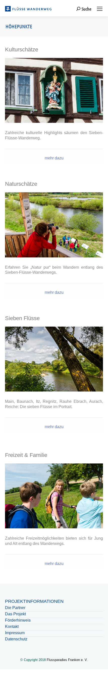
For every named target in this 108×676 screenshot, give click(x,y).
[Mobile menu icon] (99, 9)
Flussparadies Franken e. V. (67, 660)
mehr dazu (54, 158)
